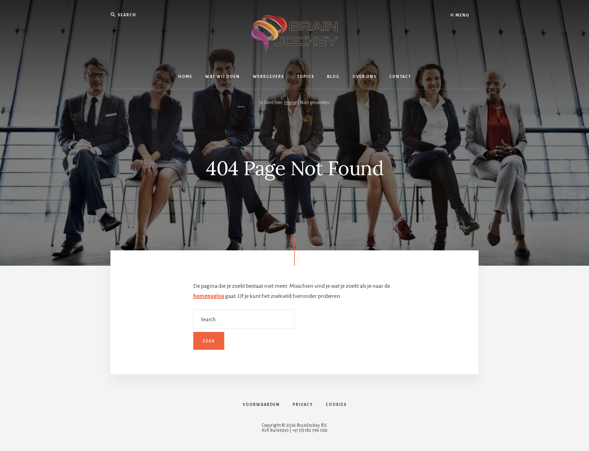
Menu (461, 15)
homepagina (208, 296)
